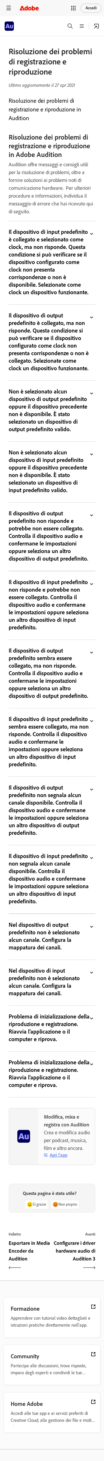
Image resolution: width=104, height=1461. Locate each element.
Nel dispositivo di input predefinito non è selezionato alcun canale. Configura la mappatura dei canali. (44, 982)
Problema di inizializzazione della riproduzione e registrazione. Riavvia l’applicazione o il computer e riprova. (49, 1028)
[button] (73, 8)
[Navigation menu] (8, 8)
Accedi (91, 8)
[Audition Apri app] (96, 26)
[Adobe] (29, 8)
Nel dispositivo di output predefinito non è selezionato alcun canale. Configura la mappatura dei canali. (44, 936)
